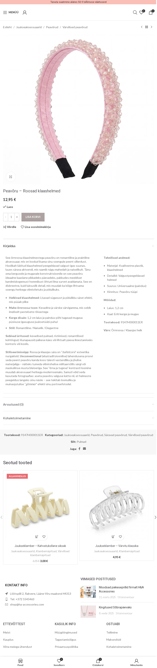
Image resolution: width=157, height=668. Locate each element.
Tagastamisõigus (65, 639)
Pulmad (81, 441)
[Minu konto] (25, 12)
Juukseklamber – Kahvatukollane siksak (40, 546)
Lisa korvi (33, 217)
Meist (6, 632)
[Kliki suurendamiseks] (10, 176)
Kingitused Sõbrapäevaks (115, 607)
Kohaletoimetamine (118, 646)
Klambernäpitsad (46, 551)
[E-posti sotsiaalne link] (84, 449)
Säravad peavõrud (115, 435)
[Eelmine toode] (141, 27)
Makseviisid (113, 639)
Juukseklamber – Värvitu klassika (116, 546)
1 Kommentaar (125, 597)
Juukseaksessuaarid (29, 27)
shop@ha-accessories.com (27, 604)
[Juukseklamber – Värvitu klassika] (117, 507)
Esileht (7, 27)
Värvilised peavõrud (75, 27)
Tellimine (112, 632)
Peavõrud (52, 27)
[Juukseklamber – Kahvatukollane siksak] (40, 507)
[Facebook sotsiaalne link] (79, 449)
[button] (36, 536)
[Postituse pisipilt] (88, 592)
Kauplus (8, 639)
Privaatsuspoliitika (66, 646)
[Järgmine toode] (151, 27)
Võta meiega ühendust (17, 646)
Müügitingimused (66, 632)
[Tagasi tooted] (146, 27)
